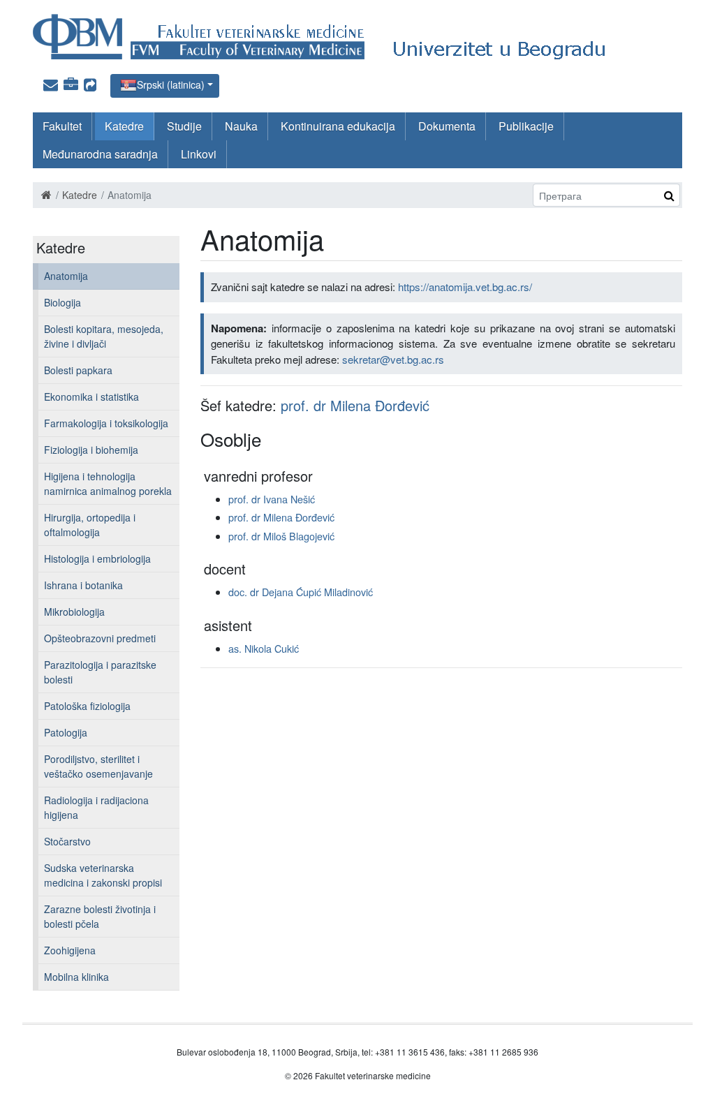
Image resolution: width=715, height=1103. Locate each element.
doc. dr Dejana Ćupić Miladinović (300, 591)
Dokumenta (447, 126)
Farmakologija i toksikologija (106, 423)
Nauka (241, 126)
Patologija (65, 732)
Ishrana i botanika (83, 585)
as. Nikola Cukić (263, 648)
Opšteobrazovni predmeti (100, 638)
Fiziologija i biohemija (91, 450)
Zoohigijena (70, 950)
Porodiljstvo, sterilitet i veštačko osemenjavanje (98, 766)
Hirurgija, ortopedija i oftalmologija (89, 524)
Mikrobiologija (74, 612)
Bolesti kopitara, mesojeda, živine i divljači (103, 336)
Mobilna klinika (76, 977)
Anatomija (66, 276)
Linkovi (198, 154)
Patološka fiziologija (87, 706)
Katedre (124, 126)
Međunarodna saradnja (100, 154)
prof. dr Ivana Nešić (271, 498)
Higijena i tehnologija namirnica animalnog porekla (108, 483)
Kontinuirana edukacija (338, 126)
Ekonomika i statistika (91, 397)
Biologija (62, 302)
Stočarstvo (67, 841)
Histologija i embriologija (97, 558)
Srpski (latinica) (171, 84)
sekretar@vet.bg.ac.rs (393, 359)
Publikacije (526, 126)
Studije (184, 126)
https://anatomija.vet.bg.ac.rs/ (465, 286)
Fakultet (62, 126)
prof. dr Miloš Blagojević (281, 535)
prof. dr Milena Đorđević (355, 405)
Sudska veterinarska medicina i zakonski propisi (103, 875)
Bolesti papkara (78, 370)
